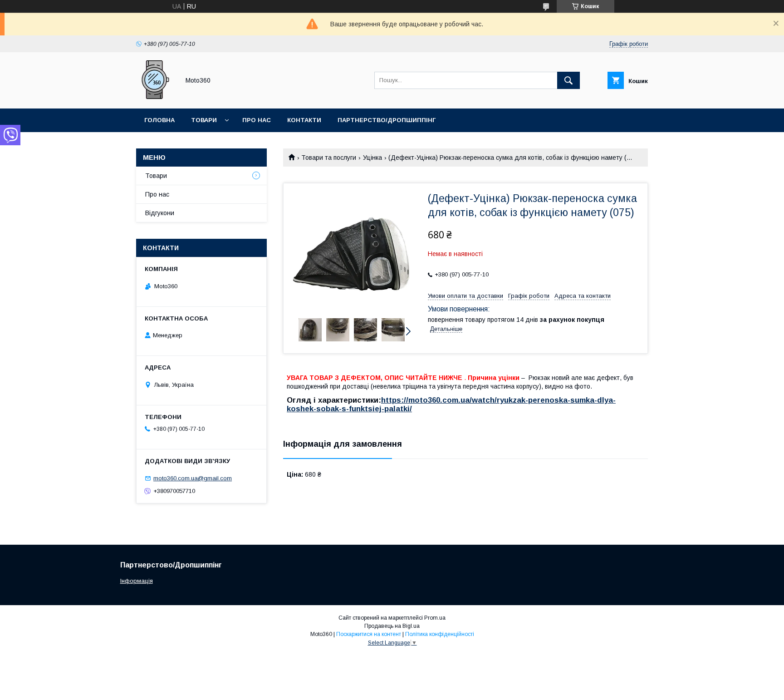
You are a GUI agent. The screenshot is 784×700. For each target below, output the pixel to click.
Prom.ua (435, 618)
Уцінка (372, 157)
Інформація (136, 580)
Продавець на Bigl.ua (392, 626)
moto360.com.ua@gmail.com (192, 478)
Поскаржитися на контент (368, 634)
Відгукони (159, 213)
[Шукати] (568, 80)
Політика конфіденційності (439, 634)
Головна (159, 120)
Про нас (256, 120)
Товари (204, 120)
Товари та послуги (328, 157)
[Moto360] (155, 96)
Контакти (304, 120)
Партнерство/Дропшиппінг (387, 120)
